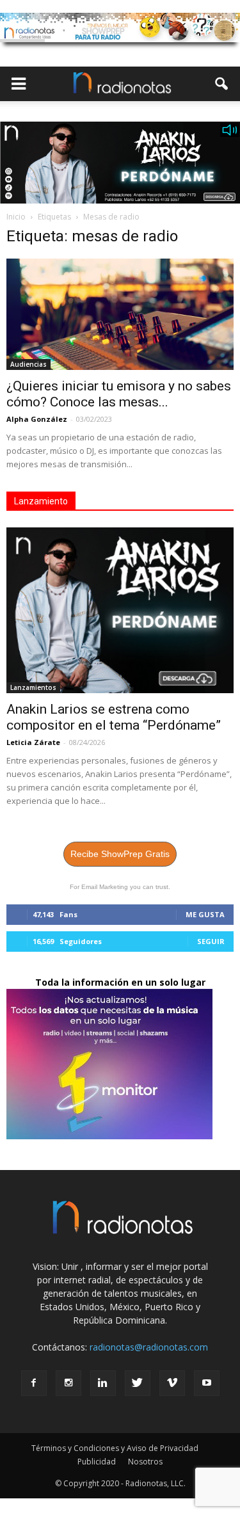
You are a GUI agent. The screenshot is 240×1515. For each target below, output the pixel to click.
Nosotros (145, 1461)
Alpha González (36, 419)
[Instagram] (68, 1383)
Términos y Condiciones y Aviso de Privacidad (114, 1448)
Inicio (16, 216)
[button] (222, 84)
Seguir (211, 941)
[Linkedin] (103, 1383)
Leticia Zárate (33, 742)
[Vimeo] (172, 1383)
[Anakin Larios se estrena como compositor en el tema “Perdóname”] (120, 610)
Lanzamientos (33, 687)
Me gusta (205, 914)
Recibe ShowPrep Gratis (120, 854)
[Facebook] (34, 1383)
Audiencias (28, 364)
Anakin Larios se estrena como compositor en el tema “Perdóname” (113, 717)
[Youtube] (207, 1383)
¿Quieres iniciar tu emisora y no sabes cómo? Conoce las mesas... (118, 394)
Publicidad (96, 1461)
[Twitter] (137, 1383)
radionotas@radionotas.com (149, 1347)
